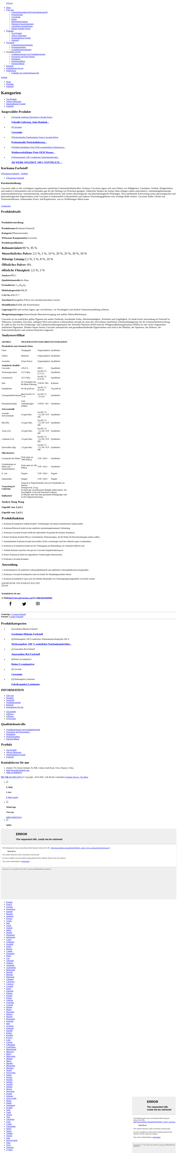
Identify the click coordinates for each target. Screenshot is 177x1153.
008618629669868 (44, 598)
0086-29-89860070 (14, 772)
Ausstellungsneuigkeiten (21, 50)
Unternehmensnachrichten (22, 45)
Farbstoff (15, 40)
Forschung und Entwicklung (23, 57)
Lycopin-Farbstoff (18, 614)
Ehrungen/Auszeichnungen (22, 24)
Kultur (14, 19)
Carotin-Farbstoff (16, 617)
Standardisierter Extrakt (21, 38)
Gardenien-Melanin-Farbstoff (27, 634)
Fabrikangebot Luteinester (25, 684)
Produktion (15, 59)
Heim (8, 7)
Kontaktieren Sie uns (14, 68)
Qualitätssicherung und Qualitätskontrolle (28, 54)
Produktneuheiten (18, 47)
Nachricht (10, 43)
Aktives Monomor (18, 36)
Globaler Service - (72, 777)
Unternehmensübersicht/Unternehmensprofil (29, 12)
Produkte (10, 31)
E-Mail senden (12, 797)
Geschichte (15, 17)
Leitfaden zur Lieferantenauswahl (25, 73)
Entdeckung (11, 71)
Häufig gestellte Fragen (20, 29)
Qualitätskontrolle (13, 702)
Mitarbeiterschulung (19, 21)
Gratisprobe (6, 206)
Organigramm (17, 14)
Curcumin (16, 132)
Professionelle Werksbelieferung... (29, 142)
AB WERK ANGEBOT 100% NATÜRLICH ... (36, 162)
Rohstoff (9, 66)
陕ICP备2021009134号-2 (12, 777)
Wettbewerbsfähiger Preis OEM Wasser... (33, 152)
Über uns (10, 10)
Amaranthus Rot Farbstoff (25, 654)
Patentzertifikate (17, 64)
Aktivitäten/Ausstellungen (22, 26)
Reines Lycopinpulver (22, 664)
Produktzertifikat (18, 61)
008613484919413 (14, 817)
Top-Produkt (16, 33)
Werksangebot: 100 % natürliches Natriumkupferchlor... (41, 644)
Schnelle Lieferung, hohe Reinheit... (30, 122)
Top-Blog (84, 777)
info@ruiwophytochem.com (20, 598)
